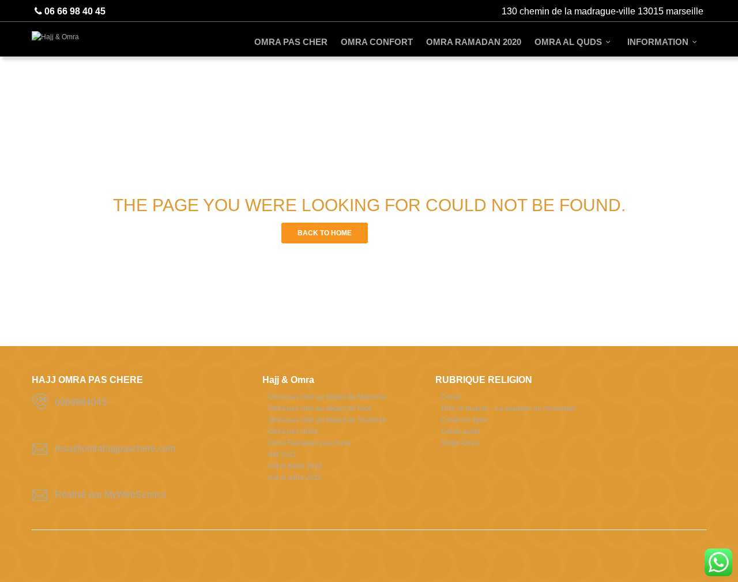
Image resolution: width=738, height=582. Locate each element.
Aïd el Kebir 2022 (295, 466)
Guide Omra (460, 443)
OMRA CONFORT (377, 42)
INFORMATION (657, 42)
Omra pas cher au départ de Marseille (327, 397)
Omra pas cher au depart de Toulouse (327, 420)
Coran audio (460, 431)
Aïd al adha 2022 (295, 478)
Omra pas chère (293, 431)
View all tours (414, 233)
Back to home (325, 233)
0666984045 (81, 402)
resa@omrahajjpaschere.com (115, 448)
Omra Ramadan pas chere (309, 443)
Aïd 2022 (282, 454)
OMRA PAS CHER (290, 42)
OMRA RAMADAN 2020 (473, 42)
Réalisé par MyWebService (111, 495)
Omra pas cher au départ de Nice (320, 408)
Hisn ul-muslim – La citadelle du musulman (508, 408)
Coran (451, 397)
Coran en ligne (464, 420)
